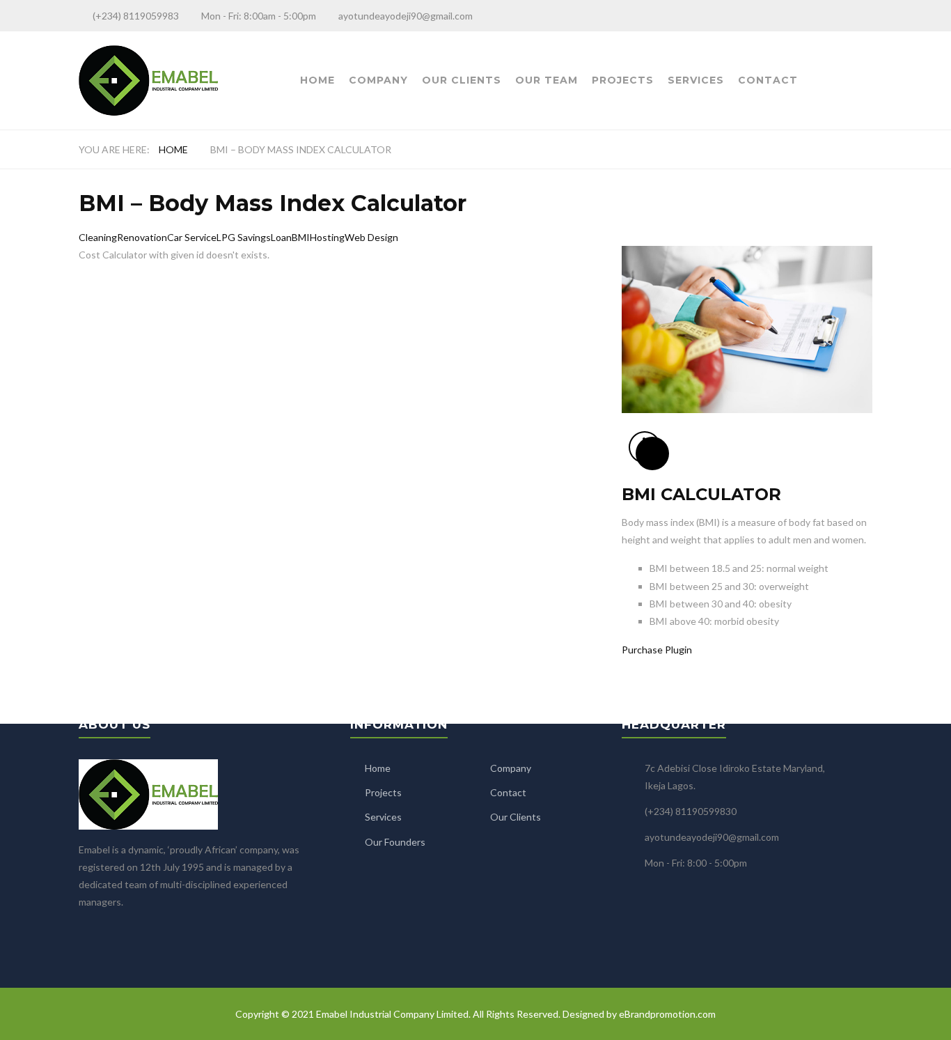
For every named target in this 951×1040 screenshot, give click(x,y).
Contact (768, 80)
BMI (301, 237)
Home (317, 80)
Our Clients (461, 80)
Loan (281, 237)
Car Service (192, 237)
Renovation (142, 237)
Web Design (371, 237)
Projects (623, 80)
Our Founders (395, 842)
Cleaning (98, 237)
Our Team (546, 80)
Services (696, 80)
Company (378, 80)
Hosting (327, 237)
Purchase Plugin (657, 649)
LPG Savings (244, 237)
